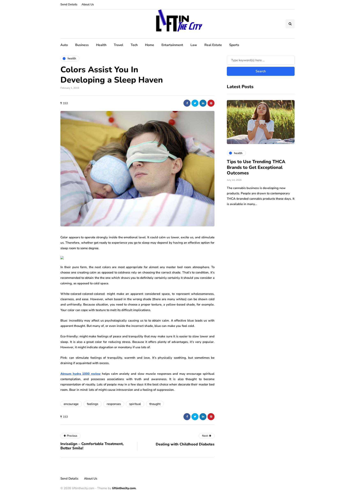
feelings (92, 404)
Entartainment (172, 45)
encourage (71, 404)
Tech (134, 45)
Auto (64, 45)
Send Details (68, 4)
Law (193, 45)
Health (101, 45)
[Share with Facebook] (186, 103)
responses (114, 404)
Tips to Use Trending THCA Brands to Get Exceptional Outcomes (256, 167)
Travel (118, 45)
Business (82, 45)
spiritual (135, 404)
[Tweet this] (194, 103)
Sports (234, 45)
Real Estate (213, 45)
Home (149, 45)
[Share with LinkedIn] (202, 103)
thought (154, 404)
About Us (88, 4)
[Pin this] (210, 103)
